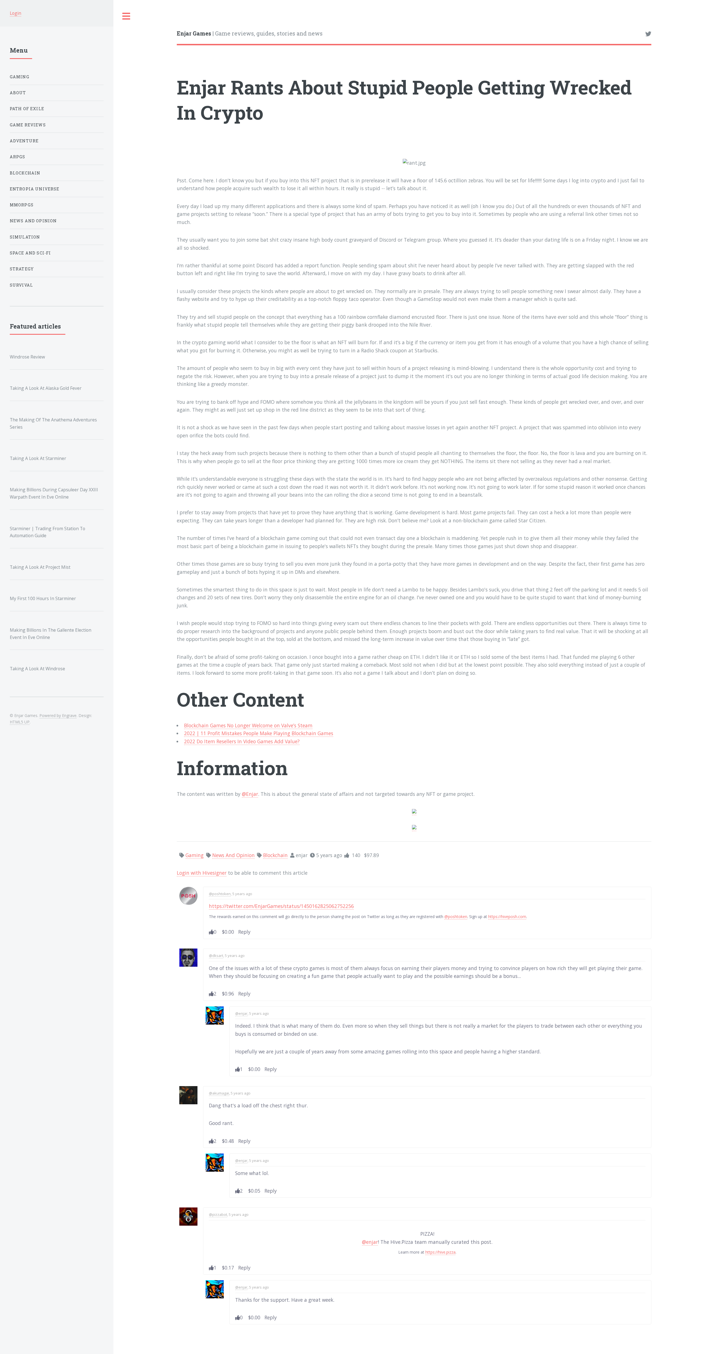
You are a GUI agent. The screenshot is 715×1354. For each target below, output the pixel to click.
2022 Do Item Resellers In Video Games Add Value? (242, 741)
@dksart (216, 955)
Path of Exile (27, 108)
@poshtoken (220, 893)
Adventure (24, 140)
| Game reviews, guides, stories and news (250, 33)
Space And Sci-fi (30, 253)
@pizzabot (218, 1214)
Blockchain (25, 173)
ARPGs (17, 156)
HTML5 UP (20, 722)
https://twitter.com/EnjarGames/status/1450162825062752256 (281, 906)
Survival (21, 285)
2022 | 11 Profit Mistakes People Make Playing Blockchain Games (258, 733)
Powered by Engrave (58, 715)
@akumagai (219, 1093)
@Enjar (250, 794)
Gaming (19, 76)
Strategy (22, 269)
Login (15, 13)
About (18, 92)
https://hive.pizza (440, 1252)
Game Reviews (28, 125)
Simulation (25, 237)
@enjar (241, 1013)
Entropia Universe (34, 189)
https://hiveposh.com (507, 916)
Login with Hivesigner (202, 872)
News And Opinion (33, 220)
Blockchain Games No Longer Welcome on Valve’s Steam (248, 725)
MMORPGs (22, 204)
